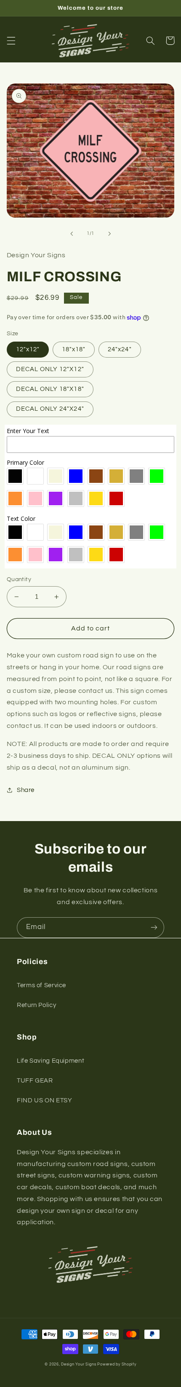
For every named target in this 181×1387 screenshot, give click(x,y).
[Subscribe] (154, 927)
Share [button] (26, 790)
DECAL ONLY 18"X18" (50, 389)
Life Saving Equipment (50, 1061)
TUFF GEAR (35, 1080)
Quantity (19, 579)
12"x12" (28, 349)
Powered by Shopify (116, 1364)
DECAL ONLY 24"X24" (50, 409)
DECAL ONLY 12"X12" (50, 369)
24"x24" (119, 349)
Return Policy (36, 1005)
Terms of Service (41, 985)
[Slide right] (109, 233)
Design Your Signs (78, 1364)
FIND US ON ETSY (44, 1100)
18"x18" (73, 349)
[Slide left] (71, 233)
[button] (11, 40)
